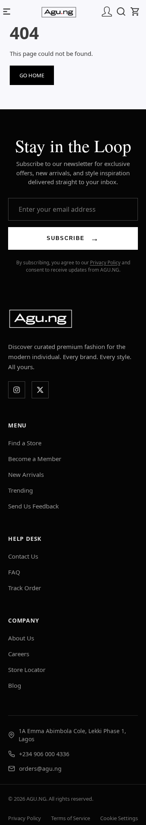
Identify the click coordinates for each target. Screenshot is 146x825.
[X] (40, 389)
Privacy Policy (105, 262)
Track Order (24, 587)
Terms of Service (70, 818)
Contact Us (23, 556)
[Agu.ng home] (40, 319)
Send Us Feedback (33, 506)
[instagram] (16, 389)
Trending (20, 490)
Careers (18, 653)
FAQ (14, 572)
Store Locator (26, 669)
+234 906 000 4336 (44, 754)
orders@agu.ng (40, 768)
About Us (21, 638)
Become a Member (34, 458)
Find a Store (24, 443)
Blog (14, 685)
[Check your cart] (137, 11)
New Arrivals (26, 474)
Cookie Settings (119, 818)
